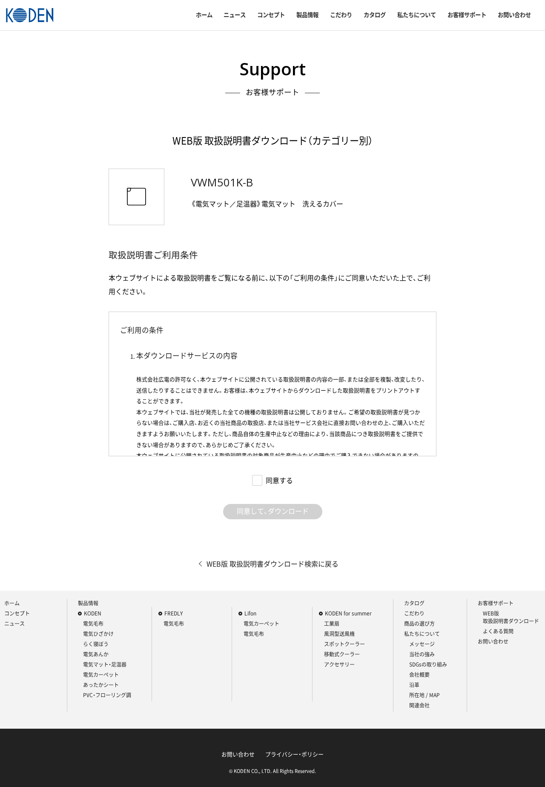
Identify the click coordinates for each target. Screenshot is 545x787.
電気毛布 (93, 623)
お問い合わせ (514, 15)
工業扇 (331, 623)
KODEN (92, 613)
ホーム (204, 15)
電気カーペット (101, 674)
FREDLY (173, 613)
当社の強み (422, 654)
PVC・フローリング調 (107, 695)
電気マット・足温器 (104, 664)
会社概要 (419, 674)
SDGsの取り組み (428, 664)
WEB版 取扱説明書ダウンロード (511, 617)
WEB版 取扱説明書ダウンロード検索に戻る (272, 563)
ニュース (235, 15)
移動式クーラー (342, 654)
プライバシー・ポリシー (294, 754)
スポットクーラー (344, 644)
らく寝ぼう (96, 644)
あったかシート (101, 685)
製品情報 (307, 15)
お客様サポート (466, 15)
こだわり (341, 15)
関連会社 (419, 705)
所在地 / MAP (424, 695)
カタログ (375, 15)
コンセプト (271, 15)
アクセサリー (339, 664)
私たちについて (416, 15)
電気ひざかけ (98, 634)
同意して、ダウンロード (273, 511)
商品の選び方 (419, 623)
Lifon (250, 613)
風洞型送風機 (339, 634)
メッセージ (422, 644)
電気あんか (96, 654)
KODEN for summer (348, 613)
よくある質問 (498, 631)
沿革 (414, 685)
